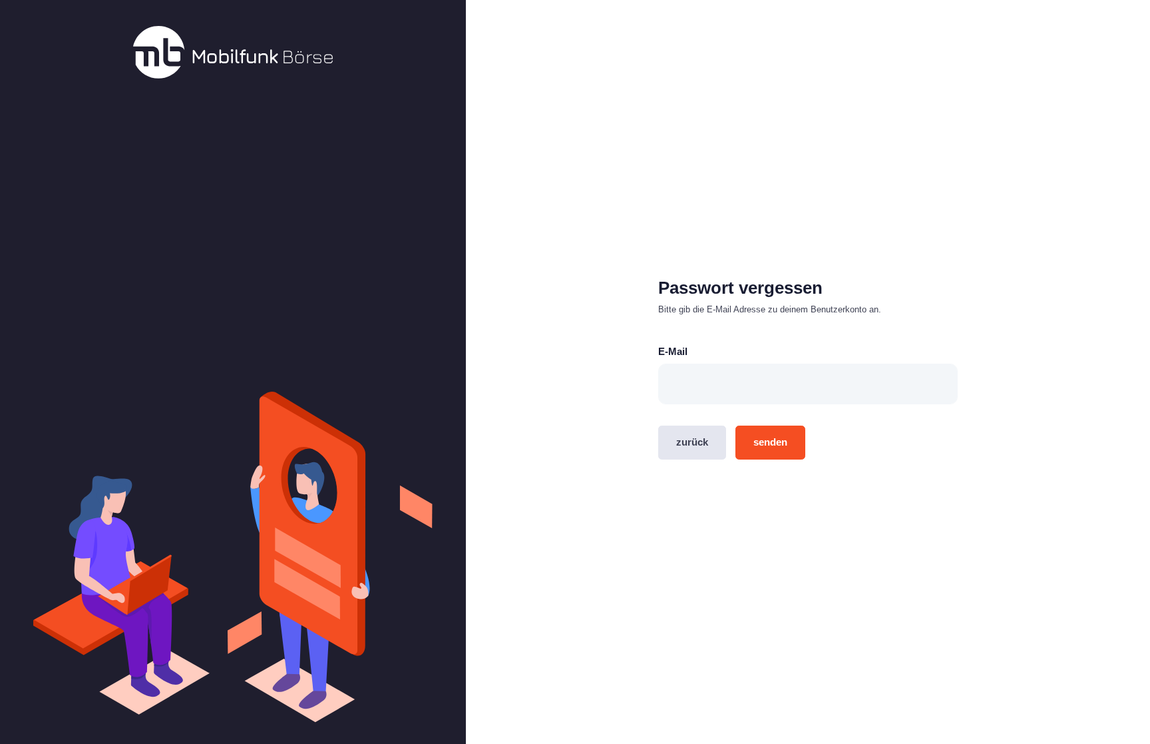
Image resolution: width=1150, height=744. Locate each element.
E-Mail (672, 351)
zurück (692, 442)
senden (770, 442)
